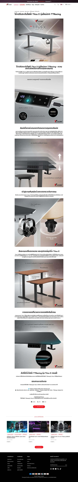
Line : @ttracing (30, 390)
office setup (27, 11)
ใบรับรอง (29, 465)
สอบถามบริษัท (20, 465)
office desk (22, 11)
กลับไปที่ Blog (39, 406)
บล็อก (8, 467)
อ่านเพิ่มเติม (39, 447)
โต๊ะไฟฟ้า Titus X (34, 133)
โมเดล (8, 463)
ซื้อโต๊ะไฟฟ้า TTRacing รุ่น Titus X (27, 398)
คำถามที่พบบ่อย (20, 459)
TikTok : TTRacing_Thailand (55, 390)
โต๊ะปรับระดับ (37, 11)
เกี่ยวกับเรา (9, 459)
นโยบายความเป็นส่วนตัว (31, 467)
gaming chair (17, 11)
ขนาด (28, 461)
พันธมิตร (19, 467)
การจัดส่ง (29, 459)
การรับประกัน (19, 463)
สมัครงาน (9, 469)
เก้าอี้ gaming (32, 11)
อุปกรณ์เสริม (9, 465)
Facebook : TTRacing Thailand (41, 390)
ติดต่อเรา (19, 461)
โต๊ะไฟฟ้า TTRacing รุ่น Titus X (49, 376)
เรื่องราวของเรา (10, 461)
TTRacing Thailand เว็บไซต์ (35, 388)
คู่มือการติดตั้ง (20, 469)
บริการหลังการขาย (30, 463)
